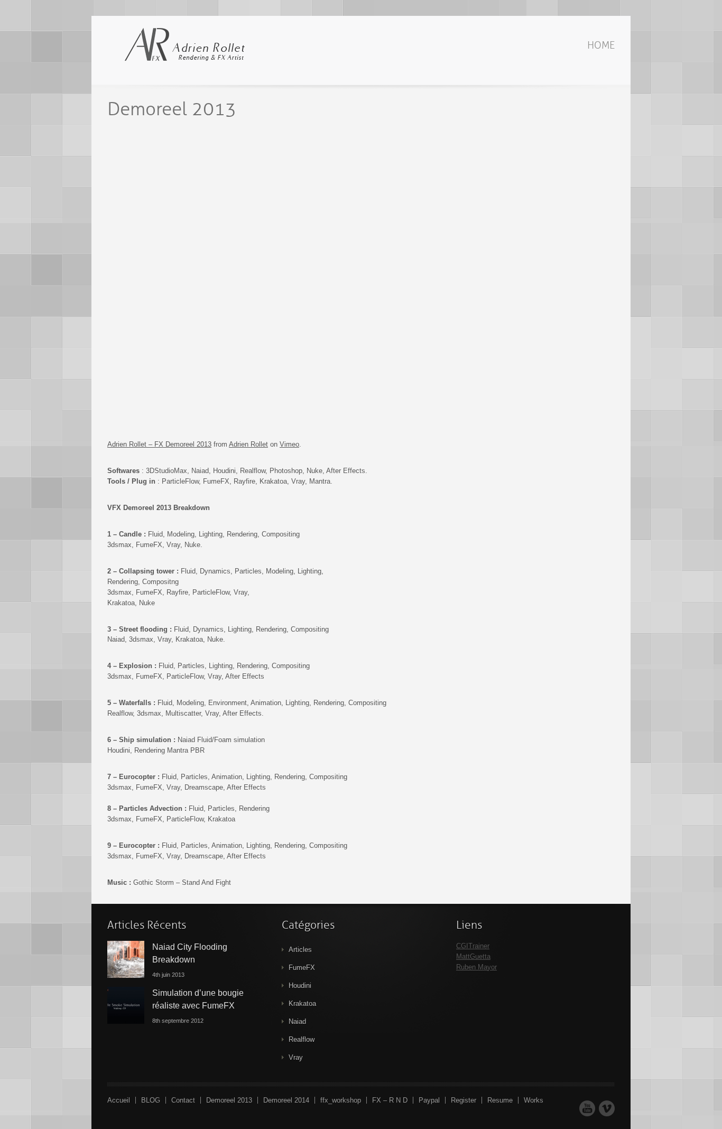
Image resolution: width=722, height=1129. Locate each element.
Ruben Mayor (476, 967)
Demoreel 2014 (286, 1100)
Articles (300, 950)
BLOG (150, 1100)
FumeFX (302, 967)
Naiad (297, 1021)
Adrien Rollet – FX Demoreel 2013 (159, 444)
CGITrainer (472, 946)
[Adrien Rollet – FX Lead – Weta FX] (181, 45)
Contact (183, 1100)
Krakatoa (302, 1003)
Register (463, 1100)
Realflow (301, 1039)
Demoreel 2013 (229, 1100)
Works (533, 1100)
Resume (500, 1100)
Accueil (118, 1100)
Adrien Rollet (248, 444)
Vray (296, 1057)
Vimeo (289, 444)
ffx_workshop (340, 1100)
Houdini (300, 985)
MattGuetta (473, 956)
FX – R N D (390, 1100)
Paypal (429, 1100)
